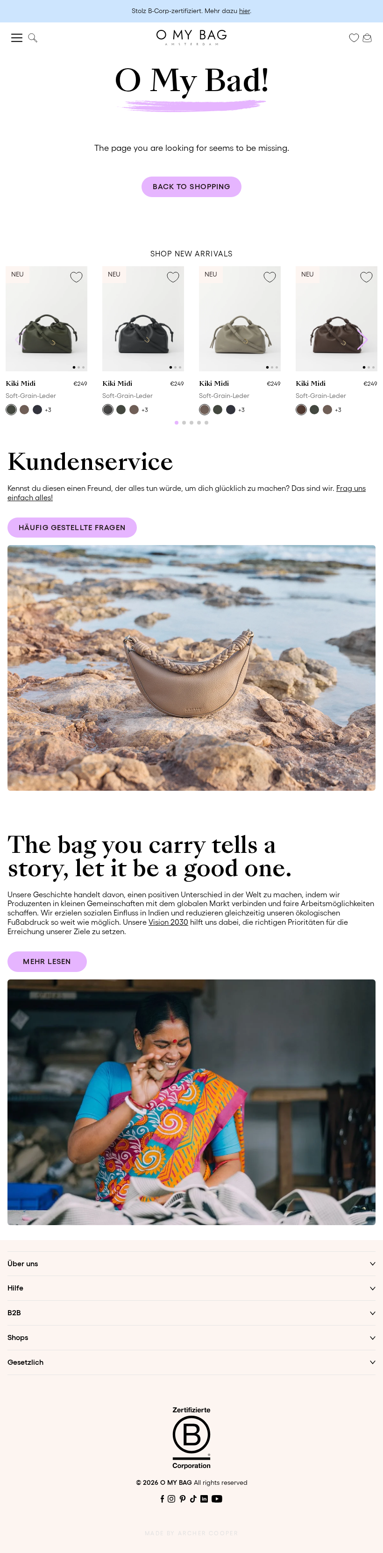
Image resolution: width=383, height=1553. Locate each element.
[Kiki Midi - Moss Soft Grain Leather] (46, 318)
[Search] (32, 38)
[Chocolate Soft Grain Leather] (301, 409)
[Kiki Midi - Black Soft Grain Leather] (143, 318)
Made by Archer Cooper (191, 1533)
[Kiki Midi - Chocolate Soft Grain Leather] (336, 318)
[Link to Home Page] (191, 37)
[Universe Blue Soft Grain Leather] (37, 409)
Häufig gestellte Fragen (72, 527)
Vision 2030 (168, 922)
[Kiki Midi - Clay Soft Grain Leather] (240, 318)
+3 (48, 410)
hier (244, 10)
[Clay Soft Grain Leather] (24, 409)
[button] (74, 367)
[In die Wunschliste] (76, 277)
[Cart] (367, 37)
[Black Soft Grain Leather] (108, 409)
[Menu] (16, 37)
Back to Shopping (192, 186)
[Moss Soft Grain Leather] (11, 409)
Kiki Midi (20, 384)
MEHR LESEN (47, 961)
